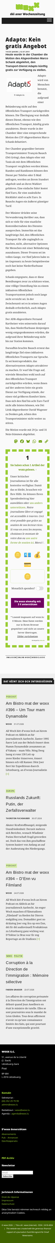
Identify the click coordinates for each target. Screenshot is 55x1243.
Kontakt (6, 1092)
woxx (9, 724)
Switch (37, 588)
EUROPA (10, 791)
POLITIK (18, 956)
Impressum (7, 1200)
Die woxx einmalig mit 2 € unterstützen (27, 603)
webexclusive (38, 657)
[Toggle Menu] (49, 20)
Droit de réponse (10, 1197)
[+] (7, 774)
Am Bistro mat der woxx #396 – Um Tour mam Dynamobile (27, 709)
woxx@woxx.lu (22, 1110)
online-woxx (24, 657)
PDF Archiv (8, 1158)
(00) (10, 1101)
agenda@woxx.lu (20, 1113)
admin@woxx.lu (10, 1104)
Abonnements (9, 1134)
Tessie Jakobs (12, 52)
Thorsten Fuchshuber (18, 818)
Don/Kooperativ (10, 1141)
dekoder (42, 640)
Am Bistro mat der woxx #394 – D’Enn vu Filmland (27, 878)
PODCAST (11, 696)
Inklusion (11, 657)
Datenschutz (8, 1203)
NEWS (9, 956)
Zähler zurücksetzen (27, 636)
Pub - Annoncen (10, 1137)
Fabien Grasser (14, 989)
